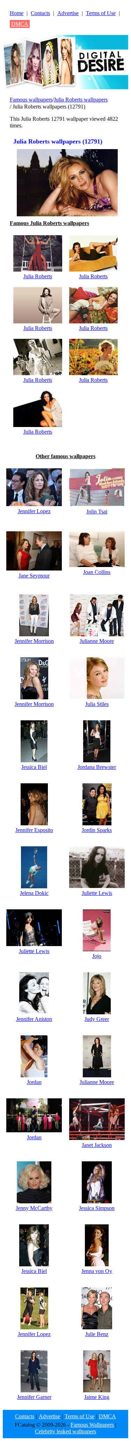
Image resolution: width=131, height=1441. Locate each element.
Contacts (40, 13)
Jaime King (96, 1397)
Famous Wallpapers (92, 1425)
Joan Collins (96, 572)
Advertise (68, 13)
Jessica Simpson (97, 1208)
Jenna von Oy (96, 1271)
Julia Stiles (97, 704)
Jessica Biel (34, 767)
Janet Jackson (97, 1145)
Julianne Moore (97, 641)
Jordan (34, 1082)
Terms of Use (101, 13)
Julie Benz (96, 1334)
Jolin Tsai (96, 512)
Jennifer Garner (34, 1397)
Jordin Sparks (97, 830)
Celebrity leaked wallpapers (65, 1431)
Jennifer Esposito (34, 830)
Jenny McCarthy (34, 1208)
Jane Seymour (34, 576)
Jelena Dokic (34, 893)
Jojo (96, 956)
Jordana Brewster (97, 767)
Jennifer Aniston (34, 1019)
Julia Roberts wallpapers (81, 100)
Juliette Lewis (97, 893)
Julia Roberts (37, 276)
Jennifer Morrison (34, 641)
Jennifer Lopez (34, 511)
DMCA (19, 24)
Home (16, 13)
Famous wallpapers (31, 100)
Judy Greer (97, 1019)
